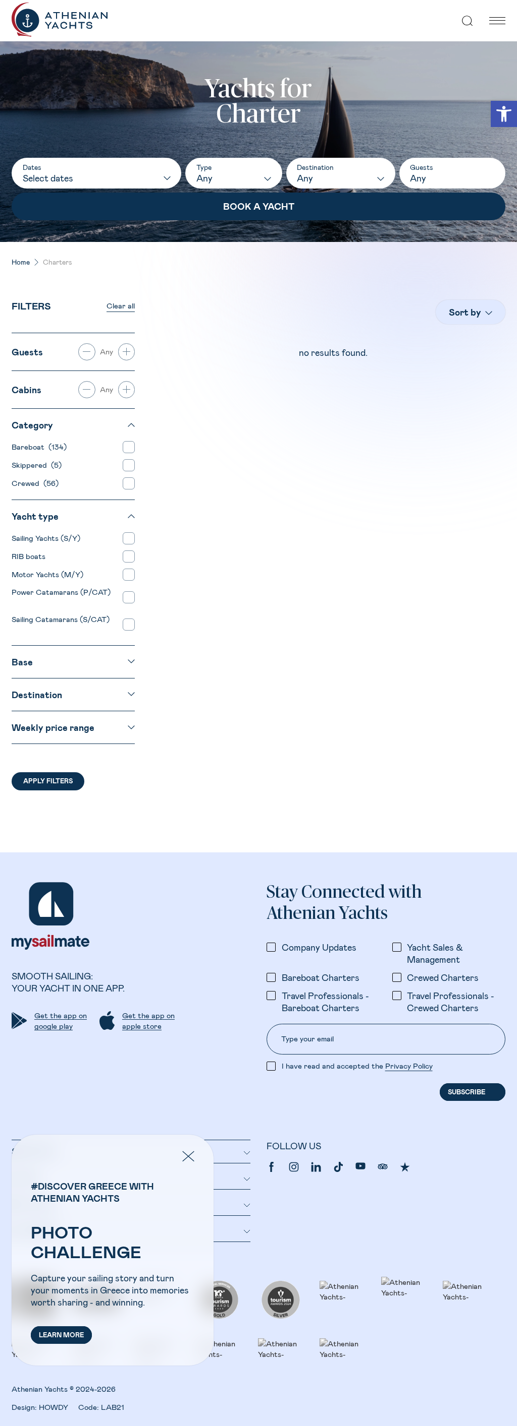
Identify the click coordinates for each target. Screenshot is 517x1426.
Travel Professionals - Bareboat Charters (325, 1001)
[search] (467, 21)
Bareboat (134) (39, 446)
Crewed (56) (35, 482)
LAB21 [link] (112, 1406)
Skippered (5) (37, 464)
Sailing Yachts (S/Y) (48, 537)
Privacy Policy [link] (409, 1065)
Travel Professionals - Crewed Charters (450, 1001)
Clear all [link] (121, 305)
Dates (32, 167)
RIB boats (30, 556)
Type (204, 167)
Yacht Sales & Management (435, 953)
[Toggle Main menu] (497, 20)
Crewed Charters (443, 977)
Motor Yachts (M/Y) (49, 574)
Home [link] (21, 262)
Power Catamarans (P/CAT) (61, 597)
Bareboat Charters (320, 977)
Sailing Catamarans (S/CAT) (61, 624)
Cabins (26, 389)
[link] (504, 114)
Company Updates (319, 947)
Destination (315, 167)
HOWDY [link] (53, 1406)
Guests (421, 167)
